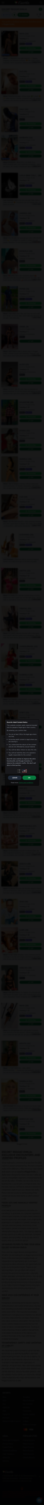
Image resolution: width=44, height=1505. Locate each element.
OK (29, 778)
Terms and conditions (26, 783)
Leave (14, 778)
